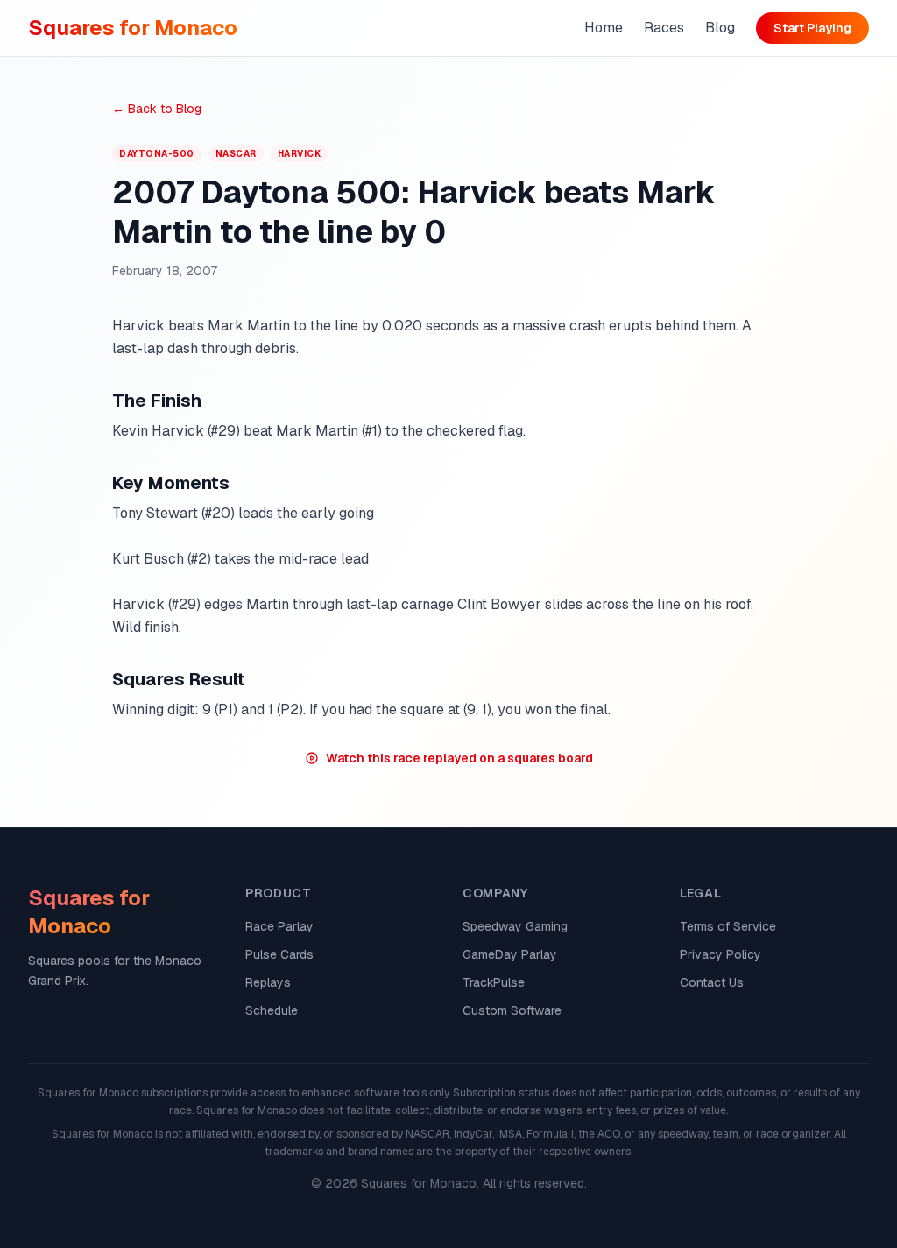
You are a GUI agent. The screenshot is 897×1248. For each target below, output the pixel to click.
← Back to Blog (156, 109)
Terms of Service (728, 926)
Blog (720, 27)
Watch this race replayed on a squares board (459, 758)
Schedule (271, 1010)
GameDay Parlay (510, 954)
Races (664, 27)
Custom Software (512, 1010)
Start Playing (812, 28)
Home (603, 27)
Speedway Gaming (515, 926)
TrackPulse (494, 982)
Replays (268, 982)
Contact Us (712, 982)
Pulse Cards (279, 954)
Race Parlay (279, 926)
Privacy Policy (720, 954)
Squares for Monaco (132, 27)
